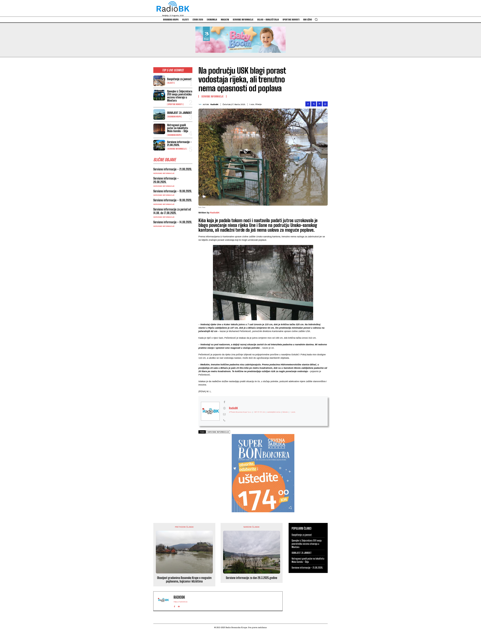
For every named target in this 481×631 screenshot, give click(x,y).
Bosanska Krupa (174, 117)
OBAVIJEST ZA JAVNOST (179, 112)
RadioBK (214, 104)
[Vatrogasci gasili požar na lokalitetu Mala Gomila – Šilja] (159, 129)
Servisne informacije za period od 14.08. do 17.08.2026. (172, 211)
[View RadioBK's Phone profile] (224, 420)
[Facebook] (307, 103)
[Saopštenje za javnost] (159, 80)
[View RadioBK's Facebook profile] (224, 402)
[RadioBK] (200, 104)
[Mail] (179, 606)
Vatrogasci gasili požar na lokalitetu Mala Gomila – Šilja (177, 128)
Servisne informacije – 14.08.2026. (172, 222)
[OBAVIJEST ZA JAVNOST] (159, 114)
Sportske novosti (175, 104)
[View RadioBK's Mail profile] (224, 414)
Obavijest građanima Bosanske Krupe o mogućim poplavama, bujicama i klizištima (184, 579)
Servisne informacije (177, 149)
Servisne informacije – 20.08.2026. (166, 180)
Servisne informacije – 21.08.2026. (179, 143)
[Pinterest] (319, 103)
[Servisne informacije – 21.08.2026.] (159, 145)
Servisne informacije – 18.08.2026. (172, 200)
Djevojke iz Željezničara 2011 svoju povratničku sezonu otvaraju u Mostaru (179, 96)
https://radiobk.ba (180, 602)
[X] (313, 103)
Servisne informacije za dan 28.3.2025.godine (251, 578)
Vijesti (171, 83)
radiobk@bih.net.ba (273, 412)
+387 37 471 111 (259, 412)
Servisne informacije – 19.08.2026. (172, 191)
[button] (316, 19)
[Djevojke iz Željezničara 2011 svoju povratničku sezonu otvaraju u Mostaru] (159, 95)
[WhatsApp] (325, 103)
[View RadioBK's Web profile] (224, 408)
